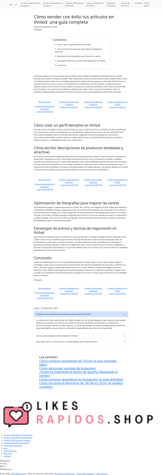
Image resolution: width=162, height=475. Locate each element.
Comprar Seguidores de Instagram (30, 4)
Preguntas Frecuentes (111, 4)
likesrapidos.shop (18, 473)
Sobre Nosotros (10, 451)
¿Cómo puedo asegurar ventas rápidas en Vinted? (57, 336)
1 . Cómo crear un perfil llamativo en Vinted (73, 44)
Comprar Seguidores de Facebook (53, 4)
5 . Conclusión (60, 65)
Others (37, 308)
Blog (5, 448)
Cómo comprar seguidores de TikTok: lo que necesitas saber (78, 363)
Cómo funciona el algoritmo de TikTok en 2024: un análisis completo (81, 385)
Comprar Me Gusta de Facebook (74, 4)
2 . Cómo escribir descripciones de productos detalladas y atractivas (79, 50)
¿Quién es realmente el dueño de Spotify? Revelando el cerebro (78, 374)
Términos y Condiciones (64, 473)
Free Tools (8, 453)
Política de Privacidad (85, 473)
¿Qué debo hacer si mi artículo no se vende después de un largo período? (66, 341)
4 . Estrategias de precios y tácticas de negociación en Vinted (80, 61)
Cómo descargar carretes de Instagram (67, 368)
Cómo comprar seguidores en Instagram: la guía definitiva (81, 379)
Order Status (146, 4)
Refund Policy (102, 473)
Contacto (138, 3)
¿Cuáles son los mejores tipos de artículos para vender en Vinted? (63, 314)
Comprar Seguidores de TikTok (95, 4)
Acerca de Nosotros (125, 4)
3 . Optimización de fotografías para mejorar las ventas (78, 56)
